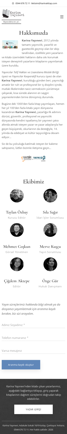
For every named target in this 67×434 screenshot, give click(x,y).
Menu (61, 16)
